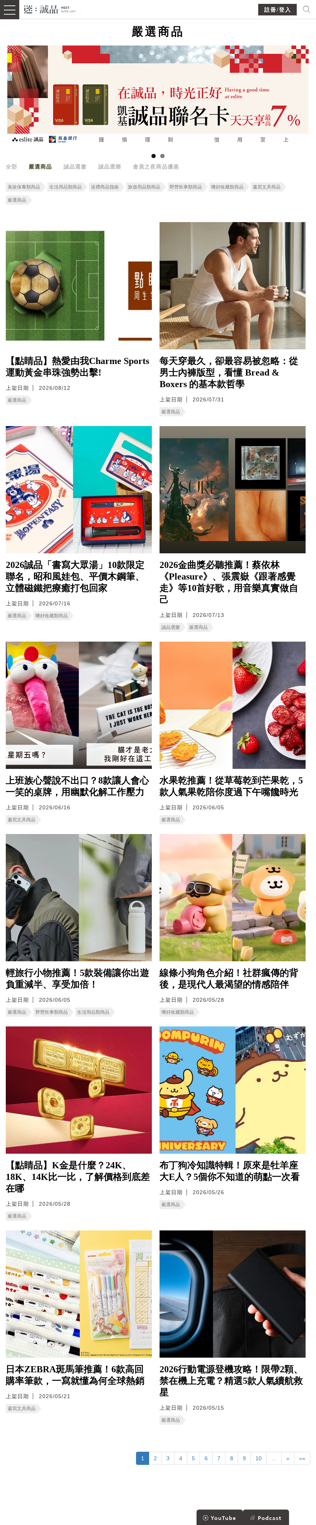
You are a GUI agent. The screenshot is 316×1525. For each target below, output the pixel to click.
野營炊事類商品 (186, 187)
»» (302, 1458)
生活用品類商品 (65, 187)
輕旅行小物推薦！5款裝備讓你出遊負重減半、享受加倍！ (77, 978)
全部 (11, 166)
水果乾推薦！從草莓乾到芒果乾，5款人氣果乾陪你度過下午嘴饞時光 (231, 786)
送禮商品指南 (105, 187)
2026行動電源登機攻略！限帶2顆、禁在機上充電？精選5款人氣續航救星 (231, 1380)
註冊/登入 (277, 10)
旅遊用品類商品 (144, 187)
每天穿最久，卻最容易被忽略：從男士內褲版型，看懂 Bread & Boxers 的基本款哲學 (229, 372)
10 (258, 1458)
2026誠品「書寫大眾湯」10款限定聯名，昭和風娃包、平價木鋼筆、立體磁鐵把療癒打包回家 (75, 576)
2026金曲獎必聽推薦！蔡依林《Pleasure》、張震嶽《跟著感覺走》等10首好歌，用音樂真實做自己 (229, 582)
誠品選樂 (109, 166)
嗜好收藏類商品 (227, 187)
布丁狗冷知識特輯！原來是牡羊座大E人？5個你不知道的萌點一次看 (230, 1171)
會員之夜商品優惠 (156, 166)
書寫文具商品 (267, 187)
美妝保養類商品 (24, 187)
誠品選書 (75, 166)
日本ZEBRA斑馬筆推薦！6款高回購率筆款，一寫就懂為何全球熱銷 (75, 1375)
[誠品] (50, 9)
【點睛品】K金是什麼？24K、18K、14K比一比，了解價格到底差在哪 (78, 1176)
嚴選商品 (40, 166)
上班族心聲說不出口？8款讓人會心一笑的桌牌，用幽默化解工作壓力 (77, 786)
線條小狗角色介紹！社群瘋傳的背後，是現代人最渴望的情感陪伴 (229, 978)
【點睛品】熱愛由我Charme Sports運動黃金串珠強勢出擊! (77, 366)
